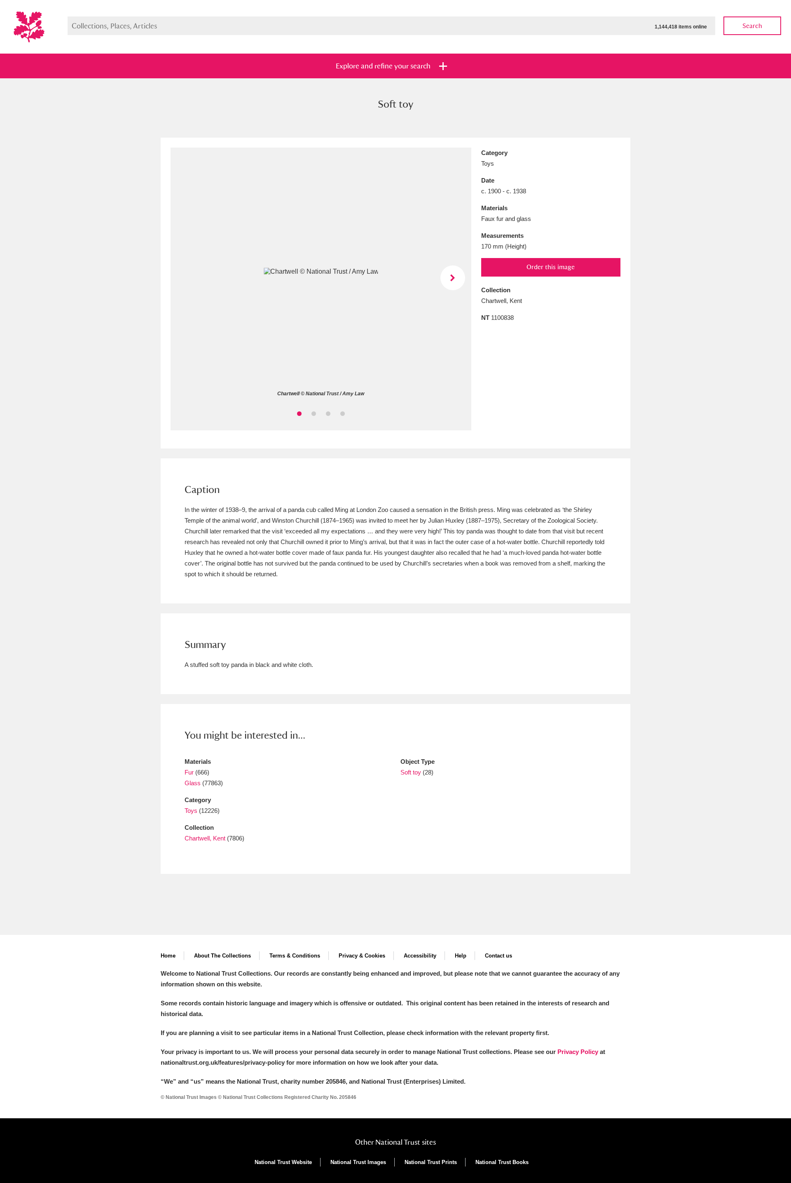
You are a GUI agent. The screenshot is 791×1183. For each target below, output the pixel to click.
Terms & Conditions (294, 956)
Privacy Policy (577, 1051)
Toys (191, 810)
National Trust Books (502, 1162)
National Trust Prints (431, 1162)
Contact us (498, 956)
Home (168, 956)
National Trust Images (358, 1162)
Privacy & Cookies (362, 956)
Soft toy (410, 772)
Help (460, 956)
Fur (189, 772)
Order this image (551, 267)
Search (752, 26)
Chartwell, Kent (205, 838)
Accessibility (420, 956)
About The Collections (222, 956)
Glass (193, 782)
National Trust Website (283, 1162)
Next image (452, 277)
